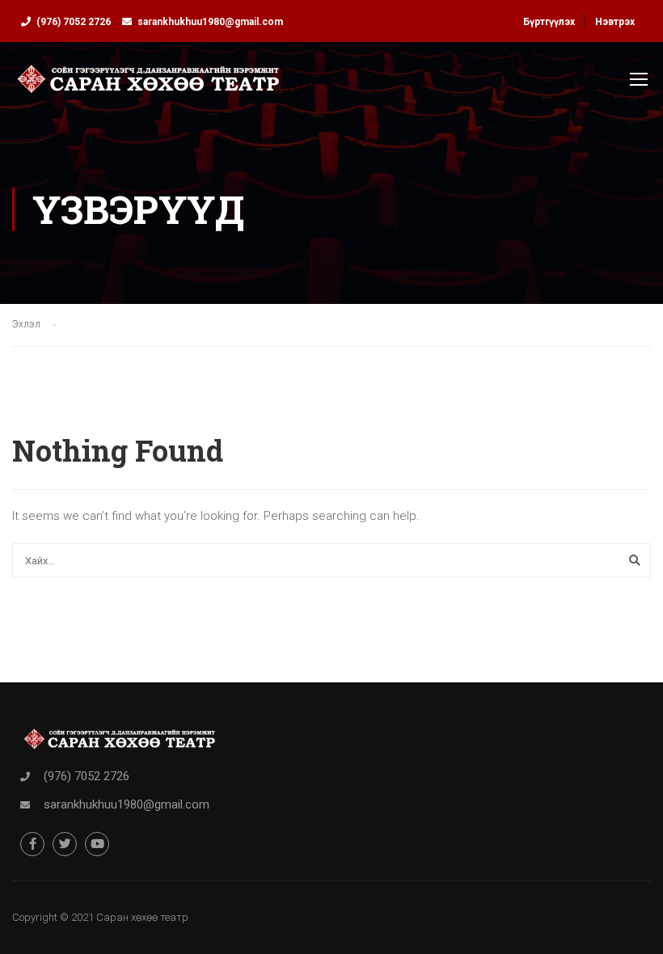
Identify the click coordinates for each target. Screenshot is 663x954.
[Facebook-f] (32, 844)
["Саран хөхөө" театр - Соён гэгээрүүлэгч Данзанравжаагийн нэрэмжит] (148, 86)
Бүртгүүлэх (549, 21)
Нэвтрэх (615, 21)
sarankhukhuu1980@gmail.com (210, 21)
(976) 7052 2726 (73, 21)
